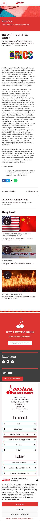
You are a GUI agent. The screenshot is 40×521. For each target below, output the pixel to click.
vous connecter (15, 203)
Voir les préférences (20, 514)
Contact (20, 411)
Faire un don (20, 407)
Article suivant (32, 191)
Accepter (20, 504)
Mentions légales (20, 397)
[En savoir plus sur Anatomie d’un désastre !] (19, 281)
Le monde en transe (19, 43)
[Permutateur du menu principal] (4, 3)
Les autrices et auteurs (20, 409)
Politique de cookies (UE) (20, 402)
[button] (37, 479)
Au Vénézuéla (7, 261)
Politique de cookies (11, 518)
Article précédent (9, 191)
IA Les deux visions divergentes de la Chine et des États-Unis (16, 235)
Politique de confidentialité (25, 518)
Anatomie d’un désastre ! (12, 294)
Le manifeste (20, 404)
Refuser (20, 509)
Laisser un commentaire (14, 240)
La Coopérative (19, 238)
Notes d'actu (6, 43)
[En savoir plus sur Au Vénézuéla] (19, 251)
